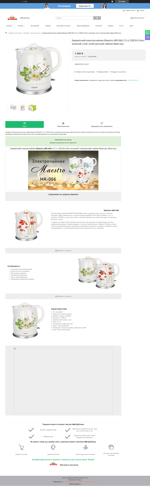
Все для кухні (36, 33)
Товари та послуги (15, 33)
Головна (9, 26)
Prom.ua (85, 478)
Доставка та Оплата (64, 26)
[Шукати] (97, 18)
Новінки (48, 26)
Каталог (20, 26)
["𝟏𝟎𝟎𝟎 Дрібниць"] (12, 18)
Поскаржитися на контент (71, 482)
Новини (110, 26)
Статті (121, 26)
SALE (131, 26)
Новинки (26, 33)
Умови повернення (83, 26)
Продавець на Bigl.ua (75, 480)
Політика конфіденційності (88, 482)
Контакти (99, 26)
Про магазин (35, 26)
